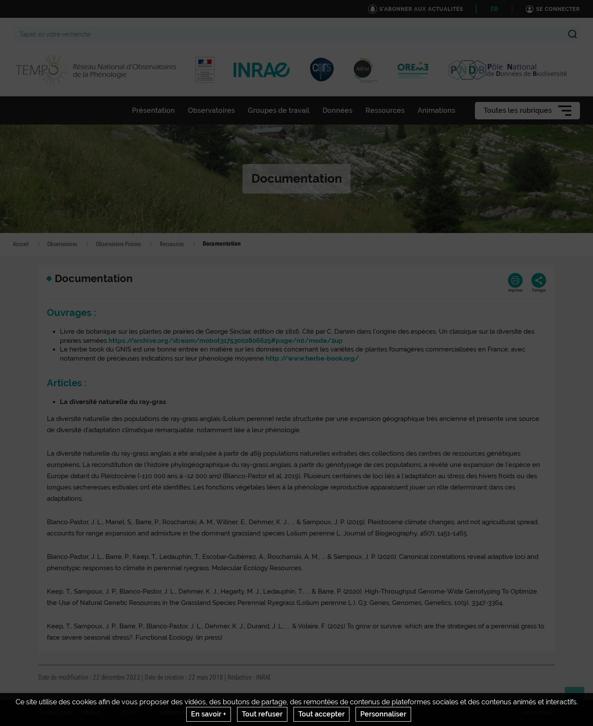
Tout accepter (321, 714)
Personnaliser (383, 714)
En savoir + (208, 714)
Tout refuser (262, 714)
